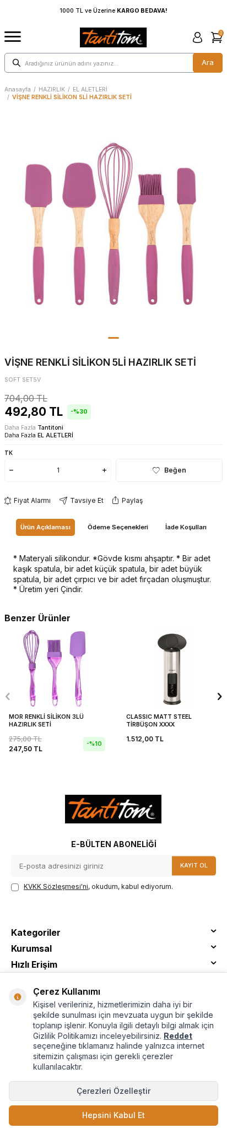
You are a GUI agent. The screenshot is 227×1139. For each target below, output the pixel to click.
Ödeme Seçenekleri (118, 527)
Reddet (178, 1035)
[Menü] (12, 37)
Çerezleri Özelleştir (113, 1090)
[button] (113, 338)
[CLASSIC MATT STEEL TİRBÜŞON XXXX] (172, 668)
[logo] (113, 37)
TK (8, 452)
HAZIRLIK (52, 89)
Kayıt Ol (194, 865)
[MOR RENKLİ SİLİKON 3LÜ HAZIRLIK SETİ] (54, 668)
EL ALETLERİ (90, 89)
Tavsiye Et (87, 500)
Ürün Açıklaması (45, 527)
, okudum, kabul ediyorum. (98, 886)
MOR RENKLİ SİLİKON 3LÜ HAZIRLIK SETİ (46, 720)
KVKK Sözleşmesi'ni (56, 886)
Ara (208, 62)
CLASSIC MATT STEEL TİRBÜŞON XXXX (159, 720)
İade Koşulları (186, 527)
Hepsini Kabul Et (113, 1115)
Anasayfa (17, 89)
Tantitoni (50, 427)
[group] (113, 224)
